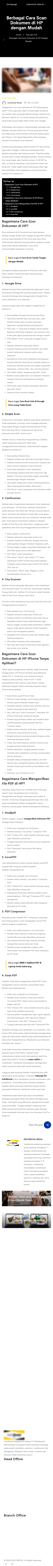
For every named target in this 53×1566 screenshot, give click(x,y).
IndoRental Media (14, 103)
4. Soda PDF (13, 214)
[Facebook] (6, 1564)
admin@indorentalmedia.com (20, 1507)
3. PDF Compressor (16, 212)
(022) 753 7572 (14, 1502)
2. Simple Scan (14, 190)
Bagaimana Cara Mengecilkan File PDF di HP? (24, 204)
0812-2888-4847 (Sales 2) (18, 1480)
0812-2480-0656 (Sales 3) (18, 1485)
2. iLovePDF (13, 209)
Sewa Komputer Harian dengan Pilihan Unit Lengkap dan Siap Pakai (27, 1305)
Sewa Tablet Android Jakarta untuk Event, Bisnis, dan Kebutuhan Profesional (25, 1274)
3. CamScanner (14, 192)
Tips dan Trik (31, 34)
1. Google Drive (14, 187)
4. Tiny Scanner (14, 195)
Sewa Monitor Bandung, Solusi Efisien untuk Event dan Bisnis (26, 1317)
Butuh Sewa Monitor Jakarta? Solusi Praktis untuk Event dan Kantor (26, 1329)
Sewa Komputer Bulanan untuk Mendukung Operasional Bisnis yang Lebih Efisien (26, 1290)
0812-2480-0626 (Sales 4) (18, 1490)
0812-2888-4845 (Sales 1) (18, 1474)
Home (18, 34)
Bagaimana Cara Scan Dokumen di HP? (21, 185)
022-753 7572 (13, 1497)
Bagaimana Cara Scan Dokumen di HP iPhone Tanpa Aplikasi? (24, 199)
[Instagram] (12, 1564)
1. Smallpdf (13, 206)
